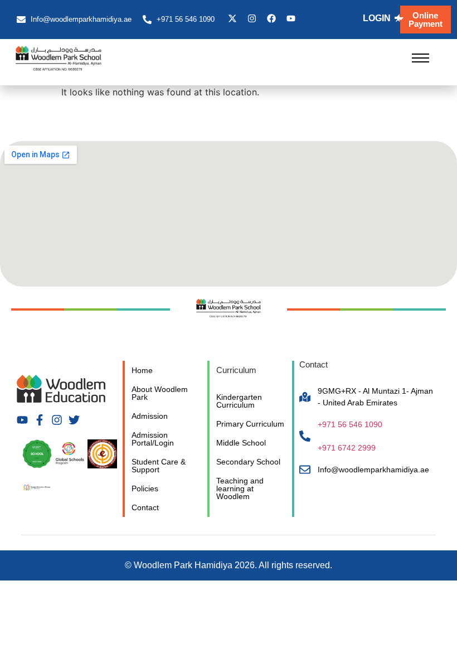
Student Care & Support (159, 465)
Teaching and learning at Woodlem (240, 488)
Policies (145, 488)
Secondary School (248, 461)
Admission (150, 416)
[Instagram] (251, 18)
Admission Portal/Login (153, 438)
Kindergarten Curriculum (239, 401)
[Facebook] (271, 18)
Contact (145, 507)
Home (142, 370)
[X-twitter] (232, 18)
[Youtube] (290, 18)
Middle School (241, 442)
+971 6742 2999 (347, 447)
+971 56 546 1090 (350, 424)
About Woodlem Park (160, 393)
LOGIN (377, 18)
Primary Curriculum (250, 423)
